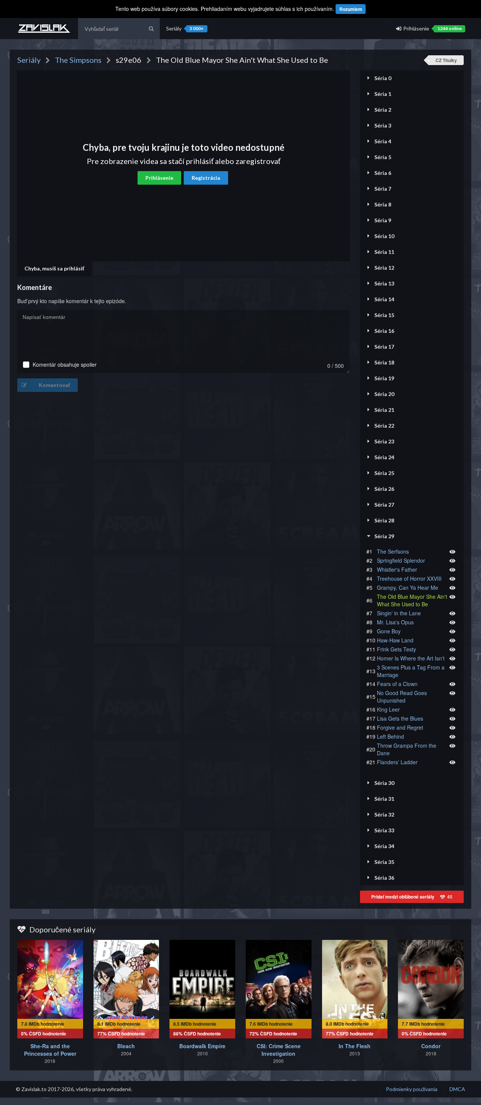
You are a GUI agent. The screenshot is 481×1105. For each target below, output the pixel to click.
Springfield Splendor (401, 560)
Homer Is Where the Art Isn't (411, 658)
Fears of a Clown (397, 684)
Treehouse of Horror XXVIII (409, 578)
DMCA (457, 1089)
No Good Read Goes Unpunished (402, 696)
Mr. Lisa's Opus (395, 622)
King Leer (388, 709)
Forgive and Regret (400, 727)
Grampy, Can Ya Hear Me (407, 587)
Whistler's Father (397, 569)
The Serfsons (393, 551)
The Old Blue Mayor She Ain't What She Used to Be (412, 600)
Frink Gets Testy (396, 649)
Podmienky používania (411, 1089)
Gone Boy (389, 631)
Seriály (185, 28)
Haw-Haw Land (395, 640)
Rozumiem (350, 9)
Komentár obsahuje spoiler (65, 364)
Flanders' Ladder (397, 762)
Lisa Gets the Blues (400, 718)
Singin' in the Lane (399, 613)
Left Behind (390, 736)
